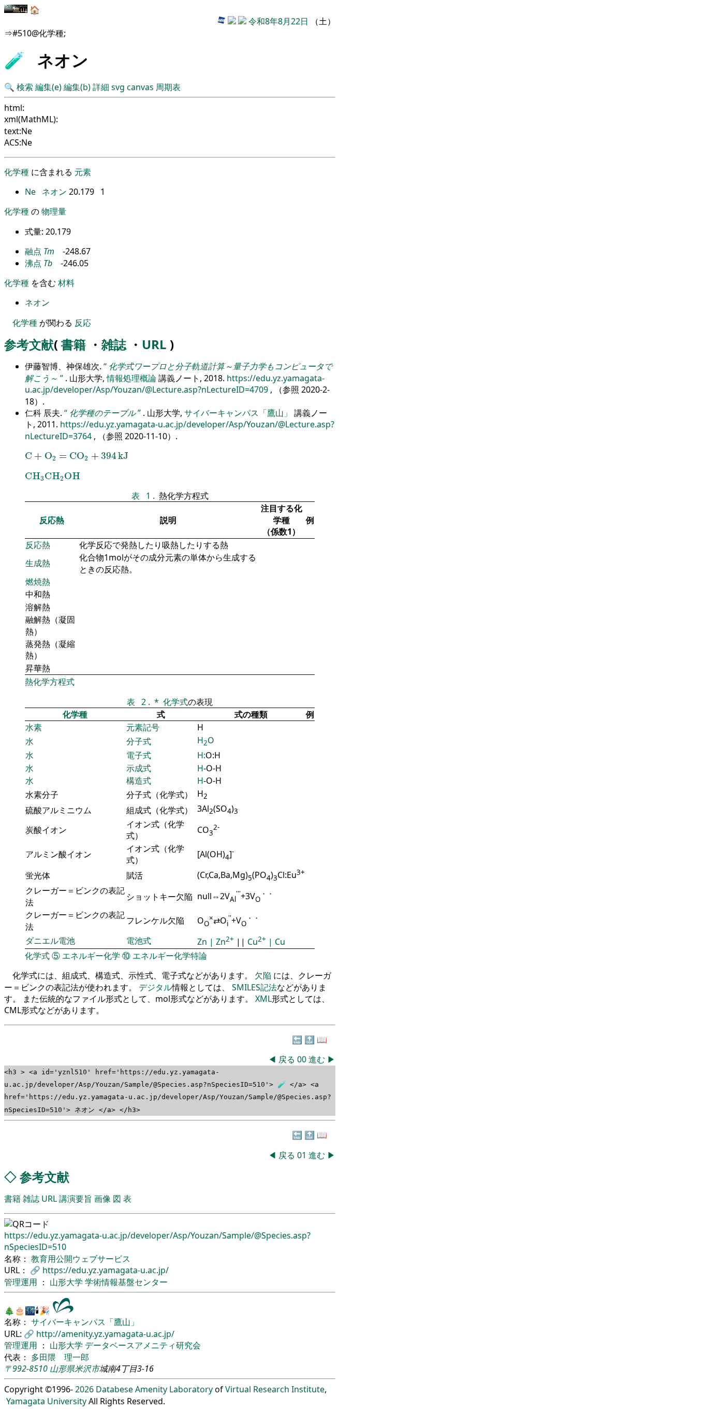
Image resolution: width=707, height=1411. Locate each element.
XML (263, 998)
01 (302, 1155)
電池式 (138, 940)
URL (154, 344)
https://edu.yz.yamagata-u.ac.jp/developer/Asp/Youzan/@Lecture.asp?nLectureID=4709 (175, 383)
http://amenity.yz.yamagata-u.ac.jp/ (105, 1334)
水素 (33, 727)
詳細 (101, 87)
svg (118, 87)
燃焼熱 (37, 581)
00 (302, 1059)
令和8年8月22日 (278, 21)
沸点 (33, 263)
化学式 (175, 702)
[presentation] (76, 456)
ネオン (55, 191)
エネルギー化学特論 (169, 955)
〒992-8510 (26, 1368)
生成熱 (37, 563)
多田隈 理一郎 (60, 1357)
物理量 (53, 211)
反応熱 (51, 520)
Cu (256, 941)
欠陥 (264, 975)
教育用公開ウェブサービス (80, 1258)
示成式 (138, 768)
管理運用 (21, 1282)
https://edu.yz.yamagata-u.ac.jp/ (105, 1270)
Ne (31, 191)
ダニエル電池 (50, 940)
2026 (84, 1389)
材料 (66, 283)
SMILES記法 (254, 987)
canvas (140, 87)
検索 (25, 87)
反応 (83, 322)
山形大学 (67, 1282)
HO (205, 740)
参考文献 (29, 344)
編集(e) (48, 87)
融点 (33, 251)
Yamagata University (46, 1401)
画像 (102, 1198)
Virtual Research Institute (275, 1389)
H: (201, 755)
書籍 (73, 344)
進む (316, 1059)
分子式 (138, 741)
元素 (83, 172)
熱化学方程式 (50, 681)
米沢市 (87, 1368)
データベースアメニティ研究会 (143, 1345)
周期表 (168, 87)
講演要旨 (75, 1198)
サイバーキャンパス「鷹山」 (239, 413)
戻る (286, 1059)
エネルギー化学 (91, 955)
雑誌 (113, 344)
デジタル (155, 987)
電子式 (138, 755)
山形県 (62, 1368)
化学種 (16, 172)
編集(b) (77, 87)
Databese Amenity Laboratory (154, 1389)
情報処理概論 (132, 378)
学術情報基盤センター (126, 1282)
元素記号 (142, 727)
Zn (203, 941)
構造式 (138, 780)
